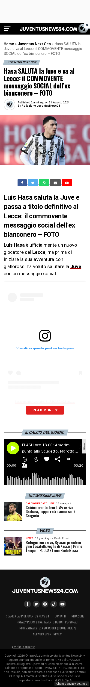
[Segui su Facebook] (27, 604)
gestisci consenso (23, 646)
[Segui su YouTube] (62, 604)
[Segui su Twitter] (36, 604)
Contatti (60, 616)
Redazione (78, 616)
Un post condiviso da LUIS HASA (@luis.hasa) (46, 401)
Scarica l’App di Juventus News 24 (27, 616)
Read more (43, 410)
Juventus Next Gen (34, 44)
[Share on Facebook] (23, 183)
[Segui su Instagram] (45, 604)
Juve (75, 266)
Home (9, 44)
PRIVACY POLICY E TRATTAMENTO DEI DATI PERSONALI (47, 622)
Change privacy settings (71, 683)
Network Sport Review (47, 634)
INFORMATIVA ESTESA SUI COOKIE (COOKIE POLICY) (47, 628)
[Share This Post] (44, 183)
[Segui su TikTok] (53, 604)
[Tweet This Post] (33, 183)
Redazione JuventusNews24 (41, 105)
